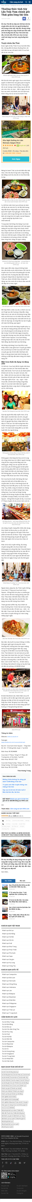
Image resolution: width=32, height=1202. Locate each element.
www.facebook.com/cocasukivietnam (13, 742)
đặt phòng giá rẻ (20, 1118)
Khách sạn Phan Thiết (9, 950)
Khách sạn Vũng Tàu (9, 966)
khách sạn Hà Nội (16, 1088)
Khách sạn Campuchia (9, 974)
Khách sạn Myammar (9, 997)
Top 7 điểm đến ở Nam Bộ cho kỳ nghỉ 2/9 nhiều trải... (19, 915)
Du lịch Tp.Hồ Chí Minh (18, 820)
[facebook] (24, 18)
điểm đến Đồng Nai (19, 1113)
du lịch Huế (26, 1074)
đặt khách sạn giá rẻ (7, 1116)
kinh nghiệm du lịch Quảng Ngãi (10, 1099)
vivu (3, 1107)
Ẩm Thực (7, 5)
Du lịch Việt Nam (22, 1186)
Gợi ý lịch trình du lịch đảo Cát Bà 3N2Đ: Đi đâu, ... (19, 908)
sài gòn (13, 829)
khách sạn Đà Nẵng (17, 1094)
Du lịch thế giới (21, 1191)
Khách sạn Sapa (7, 956)
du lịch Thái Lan (25, 1080)
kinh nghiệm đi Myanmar (8, 1102)
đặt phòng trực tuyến (7, 1127)
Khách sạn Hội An (8, 940)
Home (2, 5)
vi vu (7, 1107)
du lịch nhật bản (6, 1080)
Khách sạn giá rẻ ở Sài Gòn (19, 799)
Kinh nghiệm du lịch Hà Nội (9, 1096)
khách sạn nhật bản (7, 1091)
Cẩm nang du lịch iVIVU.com (19, 809)
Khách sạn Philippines (9, 1003)
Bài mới (22, 881)
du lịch (3, 1072)
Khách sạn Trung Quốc (9, 1013)
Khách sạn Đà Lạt (7, 930)
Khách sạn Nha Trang (9, 946)
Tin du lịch (20, 1188)
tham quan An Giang (7, 1105)
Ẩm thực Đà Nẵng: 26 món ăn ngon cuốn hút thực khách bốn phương (15, 834)
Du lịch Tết (4, 1193)
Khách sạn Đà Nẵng (8, 934)
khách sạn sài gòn (18, 1091)
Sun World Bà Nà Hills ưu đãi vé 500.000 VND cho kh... (19, 886)
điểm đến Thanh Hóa (7, 1113)
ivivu (11, 1085)
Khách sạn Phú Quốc (9, 953)
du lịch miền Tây (23, 1077)
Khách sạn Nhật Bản (9, 1000)
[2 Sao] (3, 815)
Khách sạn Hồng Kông (9, 984)
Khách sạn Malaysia (8, 994)
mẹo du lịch (19, 1102)
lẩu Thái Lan (15, 826)
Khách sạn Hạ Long (8, 963)
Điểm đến (4, 1191)
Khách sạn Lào (7, 990)
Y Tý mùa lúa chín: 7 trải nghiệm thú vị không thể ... (18, 893)
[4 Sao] (6, 815)
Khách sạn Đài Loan (8, 978)
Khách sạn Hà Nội (8, 937)
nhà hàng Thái (5, 829)
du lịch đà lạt (5, 1085)
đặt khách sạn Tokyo (19, 1116)
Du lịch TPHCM (14, 1083)
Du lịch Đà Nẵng (24, 1083)
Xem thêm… (5, 872)
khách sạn (23, 1085)
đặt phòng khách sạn (7, 1121)
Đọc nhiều (8, 881)
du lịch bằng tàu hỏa (7, 1074)
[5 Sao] (7, 815)
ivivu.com (16, 1085)
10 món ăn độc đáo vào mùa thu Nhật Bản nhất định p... (18, 901)
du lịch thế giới (5, 1083)
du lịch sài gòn (15, 1080)
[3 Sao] (4, 815)
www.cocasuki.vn (12, 737)
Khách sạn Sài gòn (8, 959)
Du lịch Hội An (14, 1077)
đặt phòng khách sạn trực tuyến (10, 1124)
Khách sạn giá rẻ (6, 1088)
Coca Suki (14, 824)
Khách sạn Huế (7, 943)
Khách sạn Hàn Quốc (9, 981)
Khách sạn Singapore (9, 1006)
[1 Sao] (2, 815)
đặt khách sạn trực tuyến (8, 1118)
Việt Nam (12, 1107)
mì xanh (22, 826)
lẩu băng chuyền (6, 826)
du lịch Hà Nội (5, 1077)
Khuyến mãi (5, 1186)
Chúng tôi (20, 1193)
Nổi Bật (27, 820)
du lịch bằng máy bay (12, 1072)
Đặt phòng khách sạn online (9, 1110)
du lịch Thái (22, 824)
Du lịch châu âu (18, 1074)
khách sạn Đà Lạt (6, 1094)
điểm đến (20, 1110)
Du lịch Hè (4, 1188)
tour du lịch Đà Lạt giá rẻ (20, 1105)
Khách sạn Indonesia (9, 987)
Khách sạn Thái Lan (8, 1010)
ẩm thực (8, 824)
